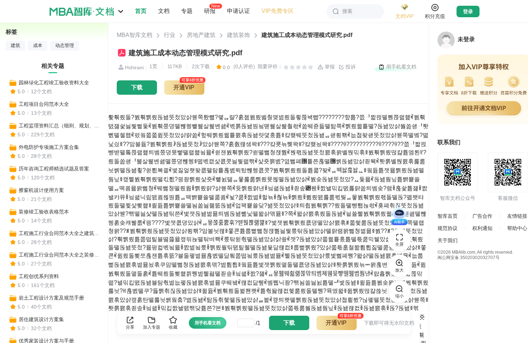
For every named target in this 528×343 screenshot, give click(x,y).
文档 (164, 11)
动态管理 (64, 45)
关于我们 (447, 240)
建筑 (15, 45)
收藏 (173, 327)
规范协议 (447, 228)
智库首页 (447, 216)
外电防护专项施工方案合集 (49, 147)
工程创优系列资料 (39, 276)
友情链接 (517, 216)
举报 (329, 67)
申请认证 (238, 11)
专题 (187, 11)
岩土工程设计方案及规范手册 (51, 298)
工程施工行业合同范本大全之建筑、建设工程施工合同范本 (60, 233)
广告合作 (482, 216)
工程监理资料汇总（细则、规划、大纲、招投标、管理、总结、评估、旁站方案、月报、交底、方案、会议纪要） (60, 125)
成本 (37, 45)
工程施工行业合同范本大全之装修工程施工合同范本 (60, 255)
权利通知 (482, 228)
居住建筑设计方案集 (41, 319)
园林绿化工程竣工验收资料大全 (54, 82)
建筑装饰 (238, 35)
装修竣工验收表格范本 (44, 212)
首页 (141, 11)
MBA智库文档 (134, 35)
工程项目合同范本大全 (44, 104)
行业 (169, 35)
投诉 (350, 67)
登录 (468, 11)
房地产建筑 (201, 35)
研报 (210, 11)
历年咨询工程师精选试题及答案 (54, 169)
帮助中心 (517, 228)
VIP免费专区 (277, 11)
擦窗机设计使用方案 (41, 190)
